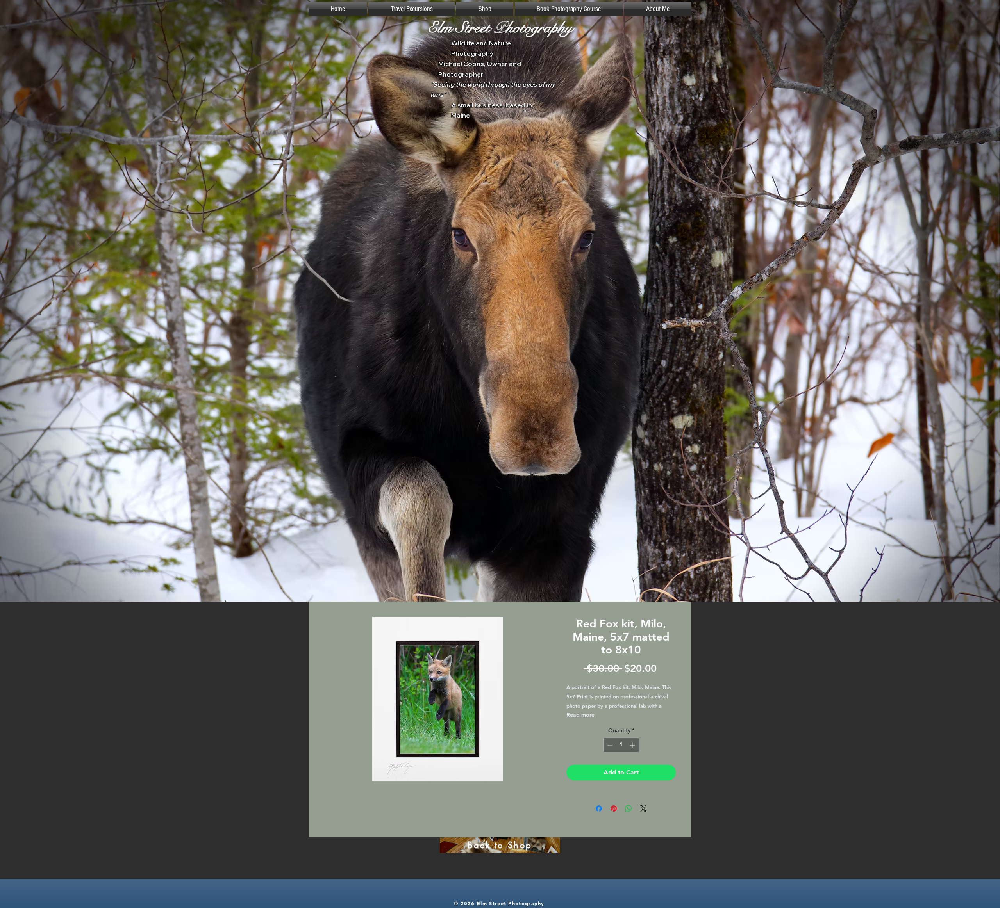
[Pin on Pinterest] (613, 808)
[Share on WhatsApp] (628, 808)
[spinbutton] (621, 745)
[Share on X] (643, 808)
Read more (580, 714)
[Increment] (633, 745)
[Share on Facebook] (599, 808)
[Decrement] (609, 745)
